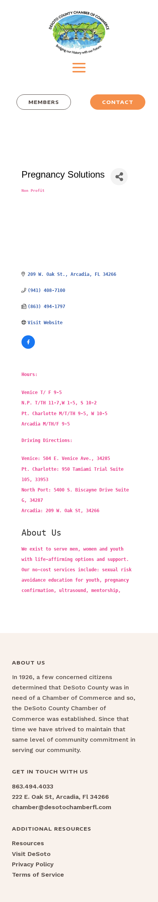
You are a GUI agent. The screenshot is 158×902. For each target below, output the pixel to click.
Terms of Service (38, 874)
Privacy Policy (33, 864)
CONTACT (117, 102)
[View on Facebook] (28, 347)
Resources (28, 843)
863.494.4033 (32, 786)
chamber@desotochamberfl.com (61, 807)
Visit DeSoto (31, 853)
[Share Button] (119, 176)
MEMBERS (43, 102)
